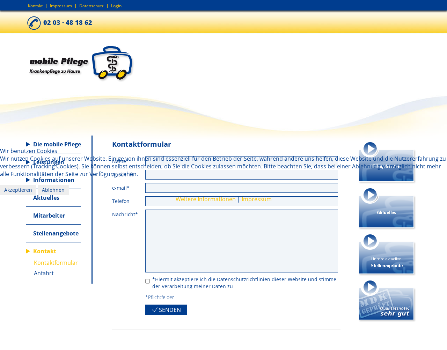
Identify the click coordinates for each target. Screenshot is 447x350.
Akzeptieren (18, 190)
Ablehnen (53, 190)
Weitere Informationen (206, 199)
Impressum (257, 199)
